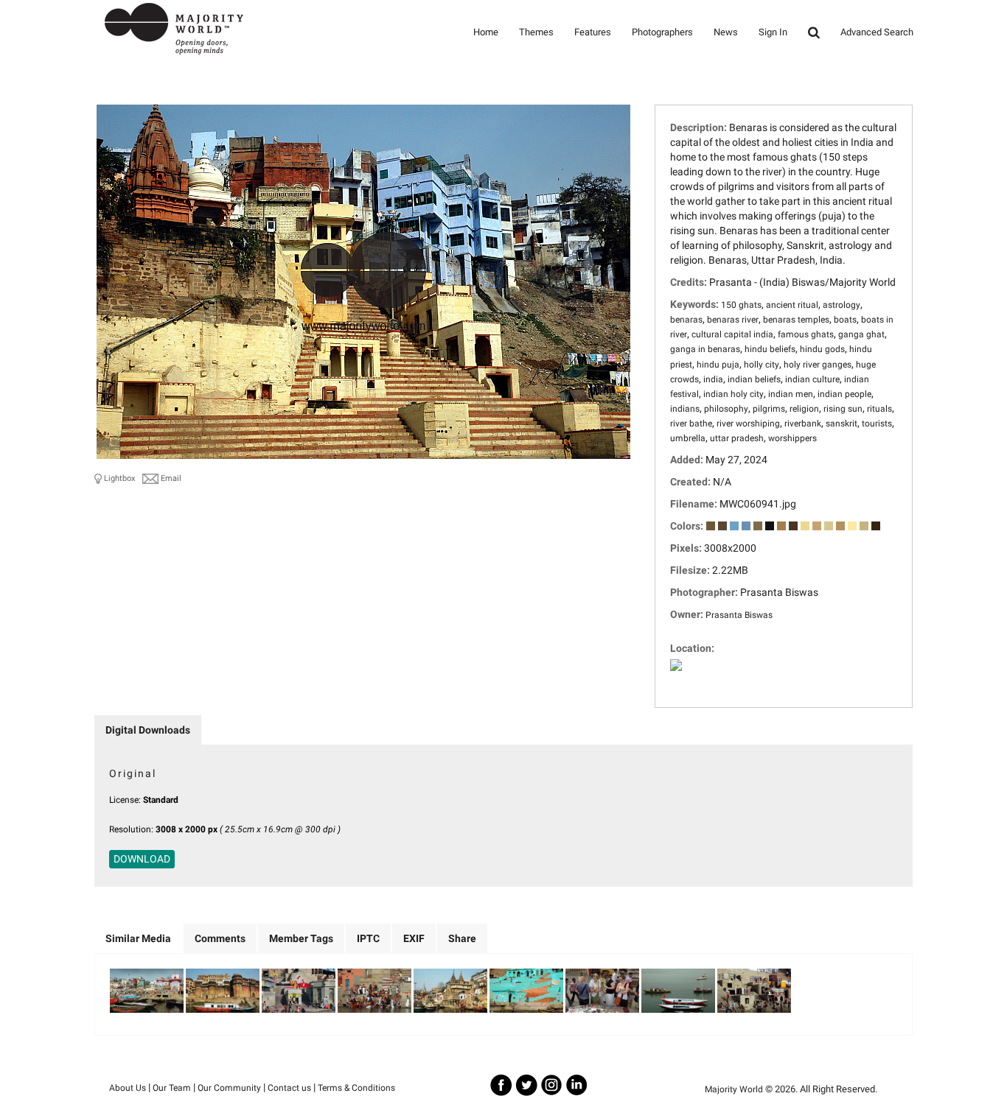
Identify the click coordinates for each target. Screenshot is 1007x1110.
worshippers (792, 438)
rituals (879, 409)
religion (804, 409)
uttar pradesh (737, 438)
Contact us (289, 1088)
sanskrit (841, 423)
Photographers (662, 32)
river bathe (691, 423)
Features (592, 32)
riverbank (802, 423)
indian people (844, 394)
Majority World (734, 1089)
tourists (877, 423)
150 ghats (741, 305)
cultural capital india (732, 334)
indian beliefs (754, 379)
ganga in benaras (705, 349)
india (713, 379)
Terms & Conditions (356, 1088)
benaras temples (796, 320)
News (726, 32)
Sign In (773, 32)
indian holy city (733, 394)
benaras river (733, 320)
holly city (761, 364)
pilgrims (769, 409)
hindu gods (822, 349)
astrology (841, 305)
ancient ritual (792, 305)
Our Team (172, 1088)
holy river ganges (817, 364)
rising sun (843, 409)
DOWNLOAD (142, 859)
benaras (686, 320)
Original (132, 773)
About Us (127, 1088)
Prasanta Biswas (739, 615)
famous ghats (806, 334)
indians (685, 409)
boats (845, 320)
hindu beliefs (770, 349)
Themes (536, 32)
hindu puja (718, 364)
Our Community (229, 1088)
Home (485, 32)
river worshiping (748, 423)
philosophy (726, 409)
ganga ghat (861, 334)
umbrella (687, 438)
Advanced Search (876, 32)
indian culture (812, 379)
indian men (790, 394)
